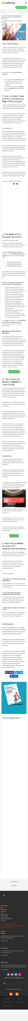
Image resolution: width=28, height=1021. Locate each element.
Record (16, 924)
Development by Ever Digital (7, 1005)
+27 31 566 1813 (4, 955)
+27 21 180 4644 (4, 969)
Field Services (4, 915)
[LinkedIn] (14, 184)
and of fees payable (18, 926)
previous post (7, 113)
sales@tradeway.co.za (9, 977)
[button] (26, 3)
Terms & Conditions (20, 1002)
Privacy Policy (20, 998)
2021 (4, 518)
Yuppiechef (18, 459)
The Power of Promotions (15, 181)
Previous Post (14, 881)
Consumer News (13, 20)
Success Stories (4, 916)
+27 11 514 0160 (4, 940)
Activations (3, 911)
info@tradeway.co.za (19, 977)
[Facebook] (17, 184)
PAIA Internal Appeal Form (7, 927)
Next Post (14, 885)
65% (10, 262)
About (2, 907)
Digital (2, 913)
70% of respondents (14, 391)
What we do (4, 909)
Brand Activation (5, 20)
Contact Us (3, 920)
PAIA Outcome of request (7, 926)
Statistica (4, 402)
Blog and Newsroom (6, 918)
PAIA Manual (6, 1002)
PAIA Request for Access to (7, 924)
